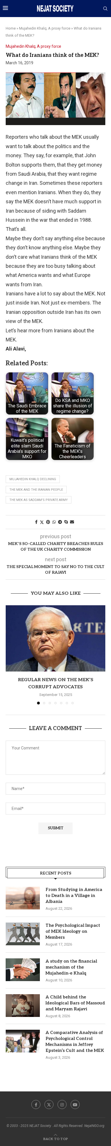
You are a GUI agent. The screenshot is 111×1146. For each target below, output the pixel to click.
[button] (10, 654)
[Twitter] (49, 1104)
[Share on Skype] (66, 522)
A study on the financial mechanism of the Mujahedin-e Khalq (71, 967)
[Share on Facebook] (36, 522)
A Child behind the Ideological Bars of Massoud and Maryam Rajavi (75, 1003)
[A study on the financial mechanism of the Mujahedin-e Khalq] (23, 969)
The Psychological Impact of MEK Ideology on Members (73, 931)
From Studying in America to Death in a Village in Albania (74, 895)
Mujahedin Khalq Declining (32, 479)
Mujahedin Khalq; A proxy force (44, 28)
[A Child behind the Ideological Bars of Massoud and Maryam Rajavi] (23, 1005)
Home (11, 28)
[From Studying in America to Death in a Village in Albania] (23, 898)
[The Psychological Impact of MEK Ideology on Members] (23, 934)
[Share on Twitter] (42, 522)
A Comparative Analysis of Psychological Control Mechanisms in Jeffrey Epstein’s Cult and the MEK (75, 1041)
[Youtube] (75, 1104)
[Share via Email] (72, 522)
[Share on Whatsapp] (54, 522)
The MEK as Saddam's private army (38, 500)
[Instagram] (62, 1104)
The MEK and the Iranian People (36, 490)
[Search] (105, 9)
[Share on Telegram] (60, 522)
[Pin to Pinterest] (48, 522)
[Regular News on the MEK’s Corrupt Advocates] (55, 638)
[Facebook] (35, 1104)
